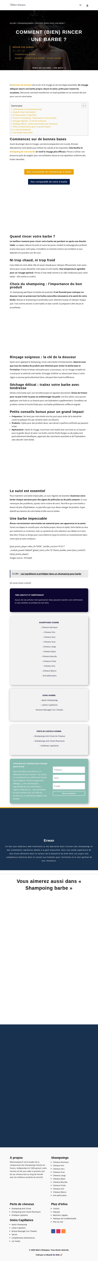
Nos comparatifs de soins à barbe (48, 181)
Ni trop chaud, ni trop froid (24, 115)
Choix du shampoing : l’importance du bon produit (34, 118)
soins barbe (54, 58)
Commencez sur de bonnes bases (27, 109)
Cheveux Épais (50, 651)
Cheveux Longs (49, 646)
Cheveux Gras (50, 642)
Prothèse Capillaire (20, 1215)
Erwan (30, 47)
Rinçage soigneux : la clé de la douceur (29, 121)
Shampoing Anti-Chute (21, 1208)
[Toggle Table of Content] (82, 106)
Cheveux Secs (50, 637)
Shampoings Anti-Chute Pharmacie (50, 741)
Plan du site (58, 1222)
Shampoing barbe (25, 23)
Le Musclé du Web (52, 1255)
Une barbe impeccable (23, 132)
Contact (56, 1208)
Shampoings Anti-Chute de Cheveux (49, 736)
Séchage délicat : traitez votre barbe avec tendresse (35, 124)
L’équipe (56, 1212)
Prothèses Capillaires (50, 745)
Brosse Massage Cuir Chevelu (24, 1231)
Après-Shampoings (50, 700)
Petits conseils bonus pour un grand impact (32, 127)
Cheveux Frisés (49, 661)
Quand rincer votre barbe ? (24, 112)
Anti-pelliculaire (50, 675)
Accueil (13, 23)
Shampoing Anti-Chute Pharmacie (26, 1212)
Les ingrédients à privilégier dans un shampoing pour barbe (49, 1034)
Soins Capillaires (21, 1220)
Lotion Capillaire (19, 1228)
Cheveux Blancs (49, 671)
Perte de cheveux (22, 1204)
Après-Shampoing (19, 1224)
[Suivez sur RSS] (63, 1231)
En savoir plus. (56, 603)
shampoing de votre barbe (22, 151)
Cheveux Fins (49, 632)
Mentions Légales (60, 1215)
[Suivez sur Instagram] (58, 1231)
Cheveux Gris (49, 666)
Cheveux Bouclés (49, 656)
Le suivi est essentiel (22, 129)
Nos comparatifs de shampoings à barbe (49, 171)
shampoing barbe (34, 58)
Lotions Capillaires (50, 705)
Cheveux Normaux (50, 627)
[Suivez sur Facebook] (53, 1231)
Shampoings (60, 1157)
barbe (18, 58)
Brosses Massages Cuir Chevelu (49, 710)
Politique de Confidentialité (64, 1218)
